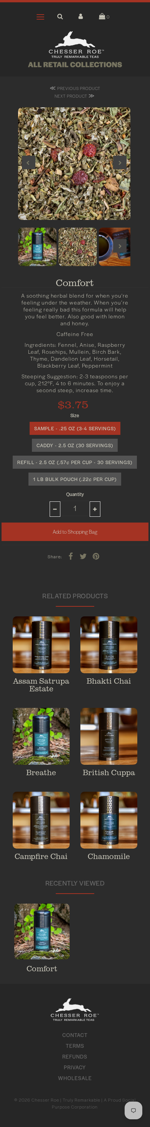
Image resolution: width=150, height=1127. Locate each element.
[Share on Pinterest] (96, 555)
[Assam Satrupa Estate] (41, 644)
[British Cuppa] (108, 736)
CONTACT (75, 1035)
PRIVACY (75, 1067)
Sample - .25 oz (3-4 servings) (75, 428)
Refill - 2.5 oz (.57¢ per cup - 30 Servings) (74, 462)
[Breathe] (41, 736)
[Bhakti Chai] (108, 644)
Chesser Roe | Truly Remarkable (66, 1100)
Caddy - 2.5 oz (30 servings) (75, 445)
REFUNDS (74, 1056)
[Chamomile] (108, 820)
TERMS (75, 1045)
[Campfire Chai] (41, 820)
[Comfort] (42, 932)
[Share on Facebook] (71, 555)
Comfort (42, 968)
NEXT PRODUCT (75, 95)
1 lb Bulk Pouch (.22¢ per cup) (75, 479)
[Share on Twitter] (83, 555)
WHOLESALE (75, 1078)
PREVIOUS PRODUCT (75, 88)
